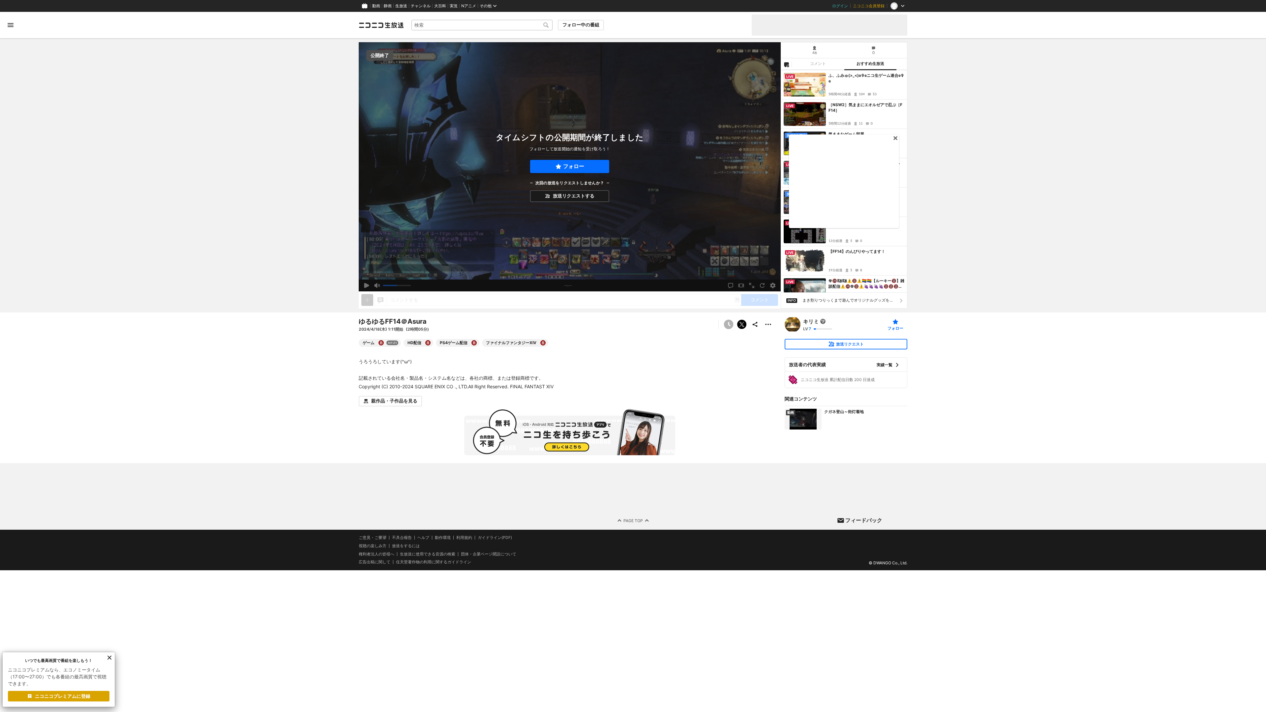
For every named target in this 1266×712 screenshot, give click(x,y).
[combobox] (482, 25)
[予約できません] (728, 324)
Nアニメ (468, 6)
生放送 (401, 6)
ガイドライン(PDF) (495, 538)
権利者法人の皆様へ (376, 553)
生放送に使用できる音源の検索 (427, 554)
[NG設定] (786, 64)
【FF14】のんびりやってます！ (857, 251)
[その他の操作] (768, 324)
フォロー (573, 166)
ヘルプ (423, 538)
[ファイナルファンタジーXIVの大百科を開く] (543, 342)
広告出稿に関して (374, 561)
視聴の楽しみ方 (372, 545)
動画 (376, 6)
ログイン (840, 6)
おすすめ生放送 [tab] (870, 63)
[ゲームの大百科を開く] (381, 342)
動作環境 (443, 538)
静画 (388, 6)
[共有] (755, 324)
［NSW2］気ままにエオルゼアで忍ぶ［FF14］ (865, 107)
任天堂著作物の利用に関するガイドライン (433, 562)
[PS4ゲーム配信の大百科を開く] (474, 342)
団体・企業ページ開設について (488, 554)
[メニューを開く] (10, 25)
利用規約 (464, 538)
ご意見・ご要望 (372, 537)
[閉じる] (109, 657)
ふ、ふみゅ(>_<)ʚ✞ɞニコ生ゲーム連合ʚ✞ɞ (866, 78)
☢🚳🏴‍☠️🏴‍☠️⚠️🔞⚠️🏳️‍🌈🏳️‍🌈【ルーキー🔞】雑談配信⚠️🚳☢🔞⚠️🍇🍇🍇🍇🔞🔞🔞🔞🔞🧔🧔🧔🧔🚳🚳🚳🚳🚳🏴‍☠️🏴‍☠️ (866, 283)
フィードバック (863, 520)
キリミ (811, 321)
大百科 (440, 6)
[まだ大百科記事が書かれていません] (823, 321)
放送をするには (406, 546)
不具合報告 (402, 538)
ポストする (741, 324)
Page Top (633, 520)
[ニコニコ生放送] (381, 25)
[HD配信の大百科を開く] (428, 342)
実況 (454, 6)
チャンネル (421, 6)
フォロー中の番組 (580, 24)
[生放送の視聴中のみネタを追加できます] (367, 300)
